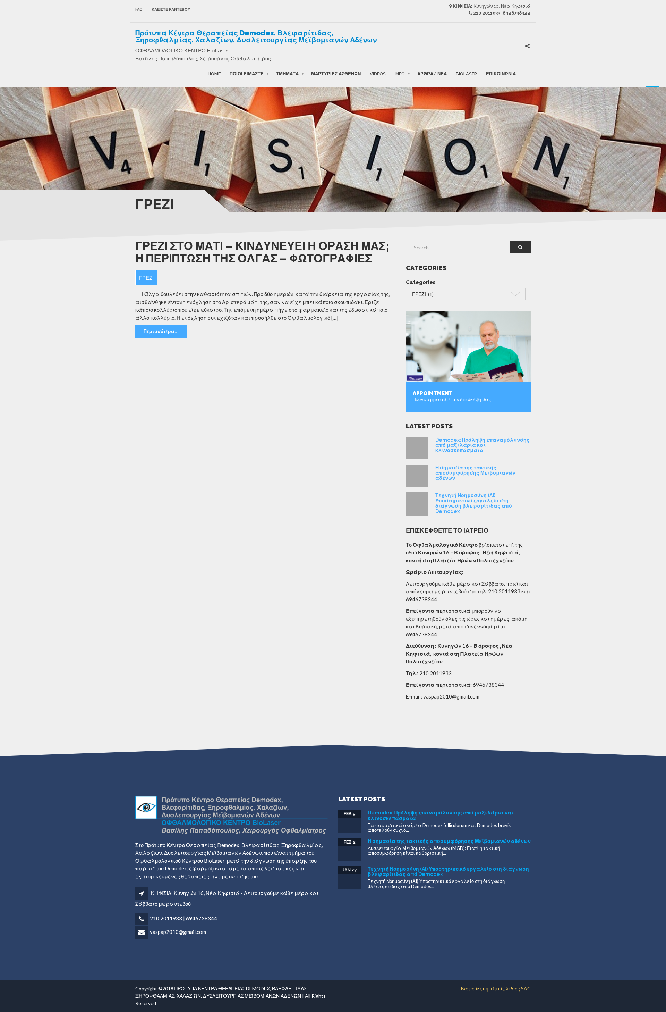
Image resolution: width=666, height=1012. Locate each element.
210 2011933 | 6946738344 (183, 918)
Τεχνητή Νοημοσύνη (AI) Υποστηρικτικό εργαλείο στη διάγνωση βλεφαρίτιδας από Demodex (473, 503)
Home (214, 73)
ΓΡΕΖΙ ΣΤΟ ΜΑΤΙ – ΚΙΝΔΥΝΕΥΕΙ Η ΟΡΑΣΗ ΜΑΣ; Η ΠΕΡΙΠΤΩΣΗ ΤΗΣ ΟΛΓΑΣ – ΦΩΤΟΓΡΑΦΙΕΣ (262, 252)
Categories (421, 282)
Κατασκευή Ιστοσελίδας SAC (496, 989)
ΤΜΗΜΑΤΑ (287, 73)
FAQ (139, 9)
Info (400, 73)
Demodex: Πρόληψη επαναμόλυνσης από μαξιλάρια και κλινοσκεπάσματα (482, 445)
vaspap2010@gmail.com (178, 932)
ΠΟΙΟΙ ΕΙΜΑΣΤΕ (247, 73)
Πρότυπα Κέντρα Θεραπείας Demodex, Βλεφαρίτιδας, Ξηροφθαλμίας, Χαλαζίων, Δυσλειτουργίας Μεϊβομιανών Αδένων (256, 36)
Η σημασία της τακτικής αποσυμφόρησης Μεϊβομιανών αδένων (475, 473)
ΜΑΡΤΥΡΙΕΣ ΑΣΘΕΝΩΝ (336, 73)
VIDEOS (378, 73)
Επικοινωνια (501, 73)
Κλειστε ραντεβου (171, 9)
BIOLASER (466, 73)
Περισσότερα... (161, 331)
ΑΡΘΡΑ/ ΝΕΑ (432, 73)
